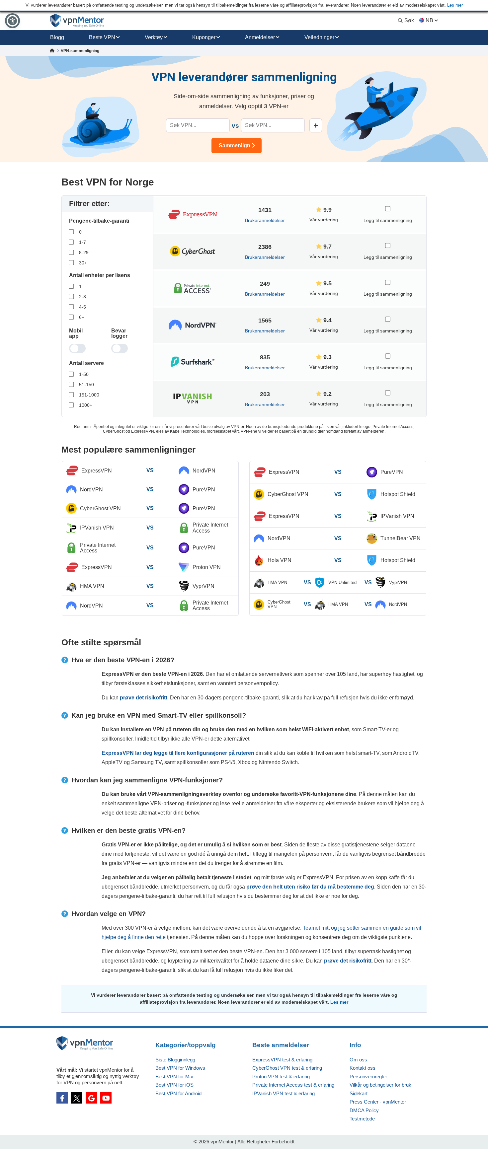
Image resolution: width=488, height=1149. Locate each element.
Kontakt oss (362, 1068)
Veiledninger (319, 37)
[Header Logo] (77, 21)
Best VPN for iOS (174, 1085)
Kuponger (203, 37)
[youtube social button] (106, 1098)
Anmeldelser (260, 37)
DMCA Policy (364, 1110)
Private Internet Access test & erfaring (293, 1085)
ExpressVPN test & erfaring (282, 1059)
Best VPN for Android (178, 1093)
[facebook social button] (62, 1098)
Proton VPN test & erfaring (281, 1076)
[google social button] (91, 1098)
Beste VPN (102, 37)
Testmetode (362, 1118)
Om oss (358, 1059)
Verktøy (154, 37)
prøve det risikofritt (143, 697)
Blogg (57, 37)
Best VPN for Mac (175, 1076)
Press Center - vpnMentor (378, 1102)
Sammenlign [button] (234, 145)
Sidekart (358, 1093)
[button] (12, 21)
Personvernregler (368, 1076)
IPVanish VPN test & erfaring (283, 1093)
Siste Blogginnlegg (175, 1059)
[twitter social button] (76, 1098)
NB (429, 20)
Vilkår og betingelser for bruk (380, 1085)
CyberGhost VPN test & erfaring (287, 1068)
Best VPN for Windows (180, 1068)
